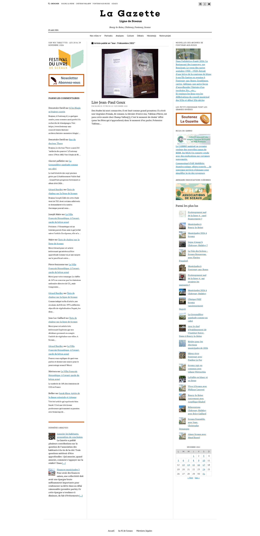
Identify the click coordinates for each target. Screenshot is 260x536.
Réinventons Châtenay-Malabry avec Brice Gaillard (197, 410)
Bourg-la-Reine (67, 4)
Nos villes (94, 35)
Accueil (111, 530)
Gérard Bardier (55, 189)
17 (204, 464)
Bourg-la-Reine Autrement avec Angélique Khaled (196, 398)
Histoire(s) (151, 35)
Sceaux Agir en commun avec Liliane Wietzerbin (197, 368)
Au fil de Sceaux (125, 530)
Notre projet (165, 35)
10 (204, 460)
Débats (140, 35)
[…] (64, 463)
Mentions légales (144, 530)
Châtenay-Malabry (83, 4)
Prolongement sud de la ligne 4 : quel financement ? (197, 215)
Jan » (197, 477)
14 (188, 464)
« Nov (190, 477)
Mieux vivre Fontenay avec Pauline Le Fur (195, 356)
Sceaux (115, 4)
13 (183, 464)
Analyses (120, 35)
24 (204, 469)
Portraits (108, 35)
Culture (130, 35)
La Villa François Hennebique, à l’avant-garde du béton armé (64, 218)
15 (193, 464)
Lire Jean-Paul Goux (108, 102)
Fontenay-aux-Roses (101, 4)
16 (198, 464)
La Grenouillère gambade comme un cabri (63, 164)
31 (204, 473)
